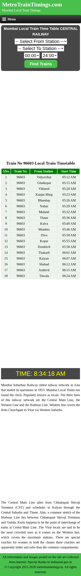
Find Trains (41, 64)
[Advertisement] (40, 112)
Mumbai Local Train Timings (21, 10)
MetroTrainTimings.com (32, 4)
